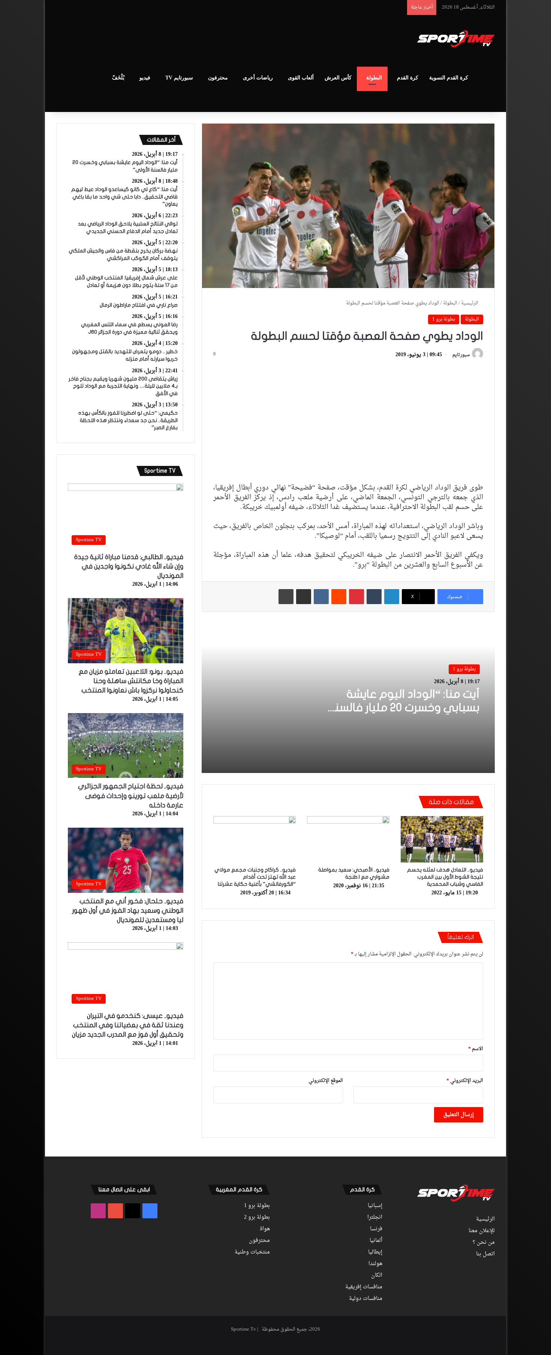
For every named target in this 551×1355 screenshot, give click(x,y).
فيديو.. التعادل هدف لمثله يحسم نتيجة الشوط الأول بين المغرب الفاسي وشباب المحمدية (445, 877)
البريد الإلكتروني (464, 1080)
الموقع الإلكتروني (325, 1080)
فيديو (144, 78)
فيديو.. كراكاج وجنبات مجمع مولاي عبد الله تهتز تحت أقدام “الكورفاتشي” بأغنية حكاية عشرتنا (255, 877)
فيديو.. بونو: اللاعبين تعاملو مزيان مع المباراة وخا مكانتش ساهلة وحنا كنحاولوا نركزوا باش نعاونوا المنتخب (131, 681)
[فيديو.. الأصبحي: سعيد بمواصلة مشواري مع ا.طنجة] (348, 839)
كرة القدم (407, 78)
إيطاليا (375, 1252)
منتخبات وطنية (252, 1252)
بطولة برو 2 (257, 1217)
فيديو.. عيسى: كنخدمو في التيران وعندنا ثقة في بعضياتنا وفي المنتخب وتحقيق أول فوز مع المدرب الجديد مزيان (127, 1025)
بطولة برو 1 (443, 319)
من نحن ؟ (484, 1243)
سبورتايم (461, 355)
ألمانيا (376, 1241)
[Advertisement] (200, 40)
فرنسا (376, 1229)
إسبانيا (375, 1206)
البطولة (374, 78)
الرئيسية (470, 303)
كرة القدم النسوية (448, 78)
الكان (376, 1275)
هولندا (375, 1264)
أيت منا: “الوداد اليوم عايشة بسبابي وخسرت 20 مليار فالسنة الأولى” (404, 707)
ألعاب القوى (301, 78)
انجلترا (374, 1217)
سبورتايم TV (179, 78)
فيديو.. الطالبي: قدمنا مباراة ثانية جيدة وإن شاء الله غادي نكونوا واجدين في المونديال (128, 566)
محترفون (218, 78)
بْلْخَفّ (118, 78)
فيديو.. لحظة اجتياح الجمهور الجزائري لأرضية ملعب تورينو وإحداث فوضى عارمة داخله (130, 796)
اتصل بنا (485, 1254)
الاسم (475, 1049)
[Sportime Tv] (456, 39)
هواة (265, 1229)
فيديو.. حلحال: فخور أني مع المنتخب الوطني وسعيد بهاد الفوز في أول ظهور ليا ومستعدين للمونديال (127, 911)
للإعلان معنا (482, 1231)
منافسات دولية (365, 1299)
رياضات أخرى (258, 78)
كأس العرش (338, 78)
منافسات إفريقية (363, 1287)
